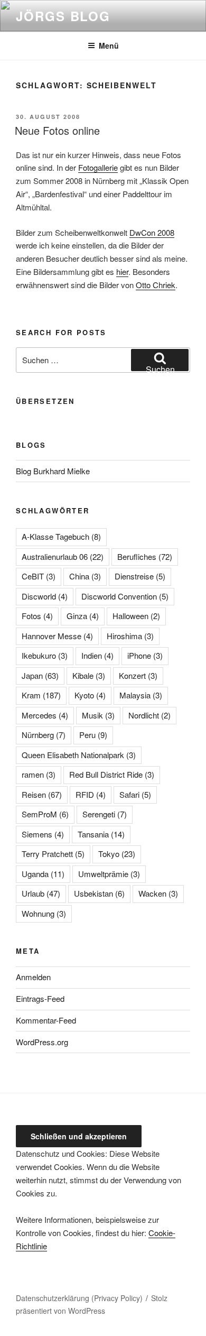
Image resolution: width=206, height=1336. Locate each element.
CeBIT (38, 576)
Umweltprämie (109, 873)
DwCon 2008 (151, 232)
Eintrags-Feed (40, 998)
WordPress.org (42, 1041)
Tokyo (116, 853)
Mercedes (45, 715)
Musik (98, 715)
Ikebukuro (45, 655)
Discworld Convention (124, 596)
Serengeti (104, 813)
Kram (41, 695)
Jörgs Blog (63, 16)
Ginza (83, 615)
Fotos (37, 615)
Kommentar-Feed (46, 1020)
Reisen (42, 794)
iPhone (145, 655)
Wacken (158, 893)
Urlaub (41, 893)
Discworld (45, 596)
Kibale (88, 675)
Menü (109, 45)
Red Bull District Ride (111, 774)
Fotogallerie (98, 167)
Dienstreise (140, 576)
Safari (135, 794)
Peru (93, 734)
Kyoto (90, 695)
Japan (40, 675)
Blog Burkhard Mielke (53, 470)
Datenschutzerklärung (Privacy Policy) (79, 1298)
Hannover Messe (57, 635)
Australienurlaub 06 (63, 556)
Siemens (43, 834)
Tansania (101, 834)
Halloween (136, 615)
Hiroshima (130, 635)
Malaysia (140, 695)
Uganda (43, 873)
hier (122, 271)
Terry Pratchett (53, 853)
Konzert (138, 675)
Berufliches (144, 556)
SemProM (45, 813)
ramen (38, 774)
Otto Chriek (155, 284)
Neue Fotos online (57, 130)
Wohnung (44, 913)
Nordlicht (149, 715)
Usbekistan (99, 893)
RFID (91, 794)
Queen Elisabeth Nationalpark (79, 754)
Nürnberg (43, 734)
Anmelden (33, 976)
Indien (97, 655)
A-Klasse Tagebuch (61, 536)
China (85, 576)
